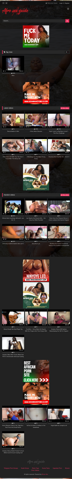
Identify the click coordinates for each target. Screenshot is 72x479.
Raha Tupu (35, 468)
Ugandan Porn (57, 468)
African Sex (45, 474)
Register (67, 3)
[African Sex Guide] (36, 11)
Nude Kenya (25, 468)
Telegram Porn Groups (11, 468)
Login (61, 3)
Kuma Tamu (46, 468)
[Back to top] (66, 473)
